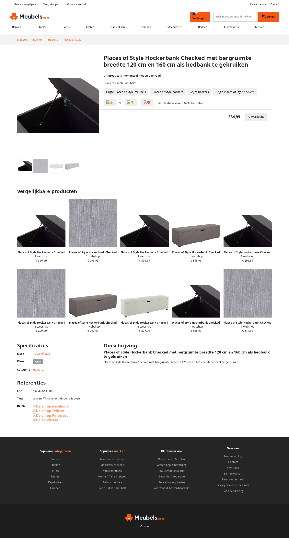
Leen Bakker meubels (112, 488)
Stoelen (42, 27)
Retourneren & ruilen (171, 459)
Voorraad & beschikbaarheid (171, 488)
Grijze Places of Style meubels (126, 92)
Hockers (38, 369)
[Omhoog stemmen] (110, 102)
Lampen (146, 27)
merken (119, 451)
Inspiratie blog (233, 456)
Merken (259, 27)
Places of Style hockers (168, 92)
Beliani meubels (112, 482)
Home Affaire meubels (112, 476)
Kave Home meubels (112, 459)
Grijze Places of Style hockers (234, 92)
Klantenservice (258, 4)
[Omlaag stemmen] (130, 102)
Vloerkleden (174, 27)
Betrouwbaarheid (233, 479)
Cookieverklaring (233, 491)
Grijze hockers (199, 92)
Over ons (233, 468)
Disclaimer (243, 485)
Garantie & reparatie (171, 476)
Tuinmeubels (231, 27)
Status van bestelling (171, 471)
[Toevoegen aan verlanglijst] (147, 102)
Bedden (202, 27)
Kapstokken (118, 27)
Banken (16, 27)
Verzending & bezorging (172, 465)
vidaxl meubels (112, 471)
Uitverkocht (256, 116)
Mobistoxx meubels (112, 465)
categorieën (62, 451)
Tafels (66, 27)
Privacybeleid (225, 485)
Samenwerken (233, 473)
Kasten (90, 27)
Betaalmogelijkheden (171, 482)
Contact (275, 4)
